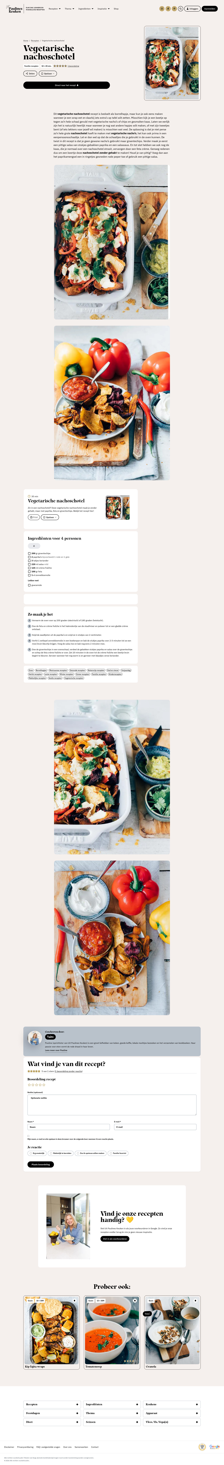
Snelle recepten (55, 678)
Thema (90, 1413)
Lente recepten (51, 674)
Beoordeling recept (41, 1079)
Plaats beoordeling (41, 1164)
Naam (30, 1122)
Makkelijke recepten (37, 678)
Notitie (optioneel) (35, 1092)
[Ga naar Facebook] (168, 8)
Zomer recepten (82, 674)
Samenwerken (81, 1447)
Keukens (151, 1404)
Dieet (29, 1422)
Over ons (67, 1447)
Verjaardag (126, 670)
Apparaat (151, 1413)
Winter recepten (66, 674)
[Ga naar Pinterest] (174, 8)
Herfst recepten (35, 674)
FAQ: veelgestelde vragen (48, 1447)
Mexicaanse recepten (58, 670)
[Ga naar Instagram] (161, 8)
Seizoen (90, 1422)
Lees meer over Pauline (56, 1050)
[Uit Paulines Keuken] (14, 9)
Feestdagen (33, 1413)
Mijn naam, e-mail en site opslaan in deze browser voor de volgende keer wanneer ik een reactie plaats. (70, 1139)
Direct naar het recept (65, 85)
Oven (31, 670)
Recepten (31, 1404)
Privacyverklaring (25, 1447)
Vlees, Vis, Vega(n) (157, 1422)
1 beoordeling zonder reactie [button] (68, 1071)
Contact (95, 1447)
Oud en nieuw (112, 670)
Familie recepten (99, 674)
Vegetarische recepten (73, 678)
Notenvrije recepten (96, 670)
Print (35, 517)
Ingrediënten (94, 1404)
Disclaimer (9, 1447)
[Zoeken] (180, 8)
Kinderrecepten (115, 674)
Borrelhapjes (41, 670)
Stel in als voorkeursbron (116, 1239)
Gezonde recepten (77, 670)
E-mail (117, 1122)
